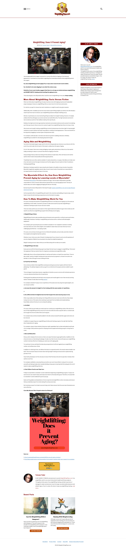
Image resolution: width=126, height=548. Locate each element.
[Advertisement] (63, 29)
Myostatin (32, 180)
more (93, 79)
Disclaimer (45, 541)
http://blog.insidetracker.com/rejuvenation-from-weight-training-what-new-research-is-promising (49, 459)
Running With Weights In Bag (63, 517)
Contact (59, 541)
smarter (45, 279)
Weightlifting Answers (56, 45)
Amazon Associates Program (76, 541)
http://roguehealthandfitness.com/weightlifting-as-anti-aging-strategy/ (42, 457)
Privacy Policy (52, 541)
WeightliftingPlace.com (66, 478)
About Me (65, 541)
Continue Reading (36, 530)
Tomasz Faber (45, 45)
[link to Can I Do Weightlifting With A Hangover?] (36, 505)
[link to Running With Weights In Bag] (63, 505)
